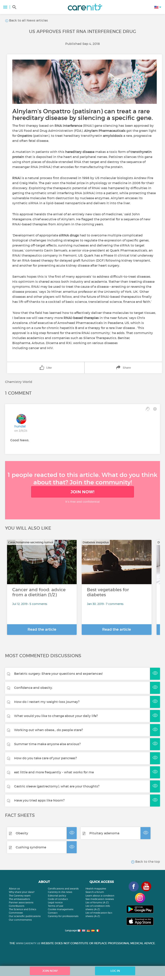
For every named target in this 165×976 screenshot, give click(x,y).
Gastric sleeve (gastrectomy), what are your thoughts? (56, 786)
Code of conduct (58, 899)
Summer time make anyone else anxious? (47, 744)
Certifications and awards (63, 888)
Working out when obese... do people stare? (48, 730)
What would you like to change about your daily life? (56, 716)
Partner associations (21, 902)
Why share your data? (21, 891)
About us (14, 888)
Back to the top (147, 861)
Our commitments (20, 919)
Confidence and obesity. (33, 688)
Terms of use (55, 905)
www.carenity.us (28, 943)
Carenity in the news (60, 891)
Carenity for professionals (63, 916)
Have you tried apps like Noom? (39, 800)
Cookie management (60, 909)
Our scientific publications (25, 916)
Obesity (22, 833)
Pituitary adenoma (104, 833)
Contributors (16, 905)
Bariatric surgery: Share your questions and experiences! (58, 674)
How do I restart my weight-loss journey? (46, 702)
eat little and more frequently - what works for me (54, 772)
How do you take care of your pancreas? (45, 758)
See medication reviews (100, 899)
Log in (115, 971)
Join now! (82, 491)
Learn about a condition (100, 895)
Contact (53, 912)
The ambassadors (19, 899)
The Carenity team (20, 895)
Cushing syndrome (31, 847)
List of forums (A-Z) (97, 902)
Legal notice (55, 902)
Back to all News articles (28, 20)
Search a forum (95, 891)
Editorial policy (57, 895)
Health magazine (96, 888)
